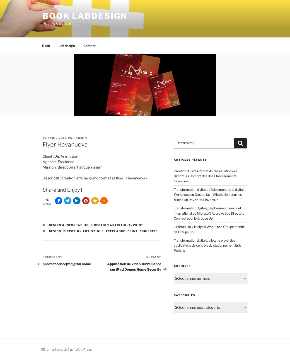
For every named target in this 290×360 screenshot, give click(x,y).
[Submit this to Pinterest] (85, 200)
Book (46, 46)
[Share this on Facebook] (58, 200)
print (138, 225)
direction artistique (111, 225)
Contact (89, 46)
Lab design (66, 46)
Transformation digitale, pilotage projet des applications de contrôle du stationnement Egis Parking (207, 245)
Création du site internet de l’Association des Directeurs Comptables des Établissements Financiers (205, 176)
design (55, 231)
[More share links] (104, 200)
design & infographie (69, 225)
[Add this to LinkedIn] (76, 200)
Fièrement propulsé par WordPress (66, 349)
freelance (116, 231)
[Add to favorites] (95, 200)
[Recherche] (240, 143)
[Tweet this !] (67, 200)
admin (81, 138)
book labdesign (85, 16)
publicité (149, 231)
